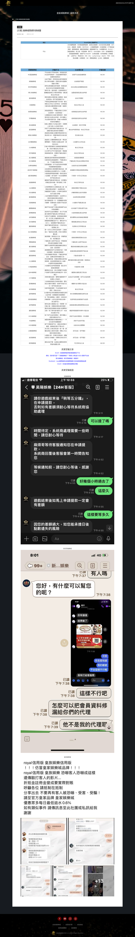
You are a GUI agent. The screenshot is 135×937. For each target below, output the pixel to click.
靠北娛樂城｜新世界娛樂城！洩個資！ (67, 358)
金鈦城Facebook (59, 919)
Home (12, 19)
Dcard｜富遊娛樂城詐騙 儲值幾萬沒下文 (67, 353)
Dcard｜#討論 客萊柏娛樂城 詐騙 (67, 364)
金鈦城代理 (68, 925)
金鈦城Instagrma (70, 919)
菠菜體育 (74, 928)
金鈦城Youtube (65, 919)
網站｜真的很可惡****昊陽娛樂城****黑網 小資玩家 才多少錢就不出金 (67, 356)
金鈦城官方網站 (75, 919)
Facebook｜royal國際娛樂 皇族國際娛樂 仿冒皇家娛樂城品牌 (67, 361)
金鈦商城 (80, 925)
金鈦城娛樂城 (56, 925)
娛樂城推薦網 (62, 928)
